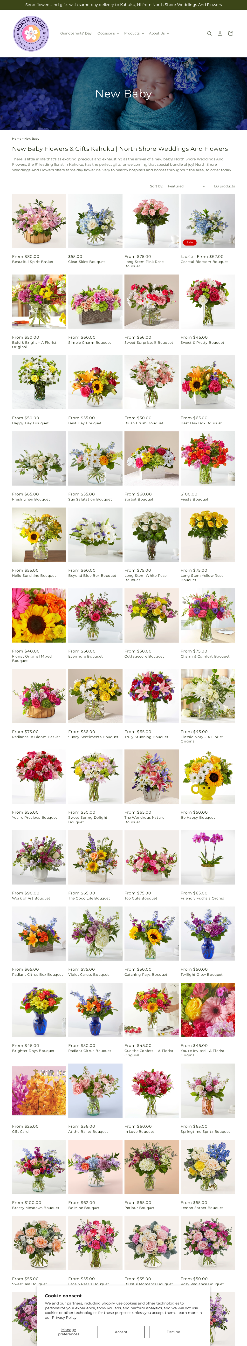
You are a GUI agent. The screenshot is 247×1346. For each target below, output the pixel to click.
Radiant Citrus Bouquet (89, 1051)
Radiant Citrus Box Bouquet (37, 974)
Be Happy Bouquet (198, 817)
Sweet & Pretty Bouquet (202, 342)
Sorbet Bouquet (138, 499)
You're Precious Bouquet (34, 817)
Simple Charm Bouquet (89, 342)
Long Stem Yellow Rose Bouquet (202, 577)
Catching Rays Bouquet (146, 974)
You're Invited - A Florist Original (203, 1053)
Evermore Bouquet (85, 656)
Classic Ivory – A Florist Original (202, 739)
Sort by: (156, 186)
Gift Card (20, 1131)
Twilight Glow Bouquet (202, 974)
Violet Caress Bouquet (88, 974)
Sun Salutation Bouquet (90, 499)
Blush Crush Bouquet (143, 423)
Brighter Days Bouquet (33, 1051)
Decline (173, 1332)
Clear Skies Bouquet (86, 262)
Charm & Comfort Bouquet (205, 656)
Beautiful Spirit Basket (33, 262)
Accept (121, 1332)
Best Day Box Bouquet (201, 423)
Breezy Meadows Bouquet (35, 1208)
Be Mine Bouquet (84, 1208)
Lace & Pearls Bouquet (88, 1284)
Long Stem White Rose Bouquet (145, 577)
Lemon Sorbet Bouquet (202, 1208)
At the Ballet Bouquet (88, 1131)
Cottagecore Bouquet (144, 656)
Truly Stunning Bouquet (146, 737)
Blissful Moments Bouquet (148, 1284)
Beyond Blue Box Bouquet (92, 575)
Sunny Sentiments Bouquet (93, 737)
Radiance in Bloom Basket (36, 737)
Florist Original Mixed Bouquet (32, 658)
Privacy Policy (64, 1317)
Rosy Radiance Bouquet (202, 1284)
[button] (108, 33)
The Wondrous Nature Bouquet (144, 819)
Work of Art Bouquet (31, 898)
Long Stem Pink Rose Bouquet (144, 264)
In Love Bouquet (139, 1131)
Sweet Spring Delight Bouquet (88, 819)
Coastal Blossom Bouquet (204, 262)
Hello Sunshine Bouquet (34, 575)
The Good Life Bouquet (89, 898)
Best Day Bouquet (85, 423)
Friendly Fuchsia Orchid (202, 898)
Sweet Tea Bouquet (29, 1284)
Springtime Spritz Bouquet (205, 1131)
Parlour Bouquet (139, 1208)
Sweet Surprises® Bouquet (148, 342)
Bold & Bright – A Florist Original (34, 344)
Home (16, 138)
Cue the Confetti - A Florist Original (149, 1053)
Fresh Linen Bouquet (31, 499)
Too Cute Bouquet (141, 898)
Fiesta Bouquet (194, 499)
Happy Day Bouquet (30, 423)
